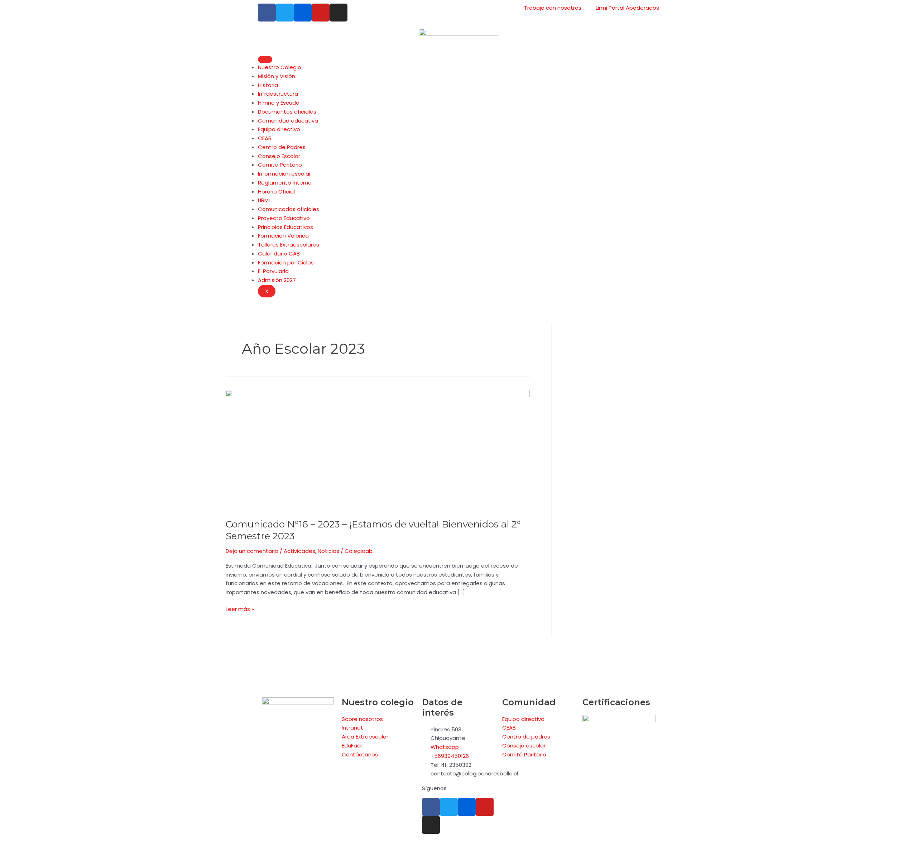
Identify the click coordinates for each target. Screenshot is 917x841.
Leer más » (240, 609)
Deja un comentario (252, 551)
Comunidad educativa (288, 120)
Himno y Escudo (278, 102)
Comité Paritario (280, 164)
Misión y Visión (276, 76)
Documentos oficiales (287, 111)
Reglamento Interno (285, 182)
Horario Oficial (276, 191)
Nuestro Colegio (279, 67)
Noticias (328, 551)
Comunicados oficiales (288, 209)
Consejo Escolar (279, 156)
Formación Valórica (283, 235)
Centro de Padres (282, 147)
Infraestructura (278, 93)
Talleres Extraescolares (288, 244)
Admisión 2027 (277, 280)
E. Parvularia (273, 271)
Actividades (299, 551)
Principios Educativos (285, 227)
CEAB (265, 138)
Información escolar (284, 173)
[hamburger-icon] (265, 59)
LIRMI (264, 200)
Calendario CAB (279, 253)
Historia (268, 85)
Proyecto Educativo (284, 218)
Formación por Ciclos (286, 262)
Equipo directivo (279, 129)
